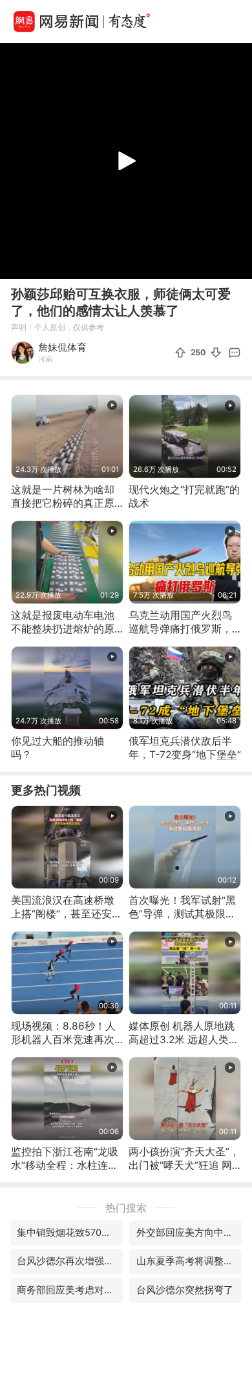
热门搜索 (126, 1208)
